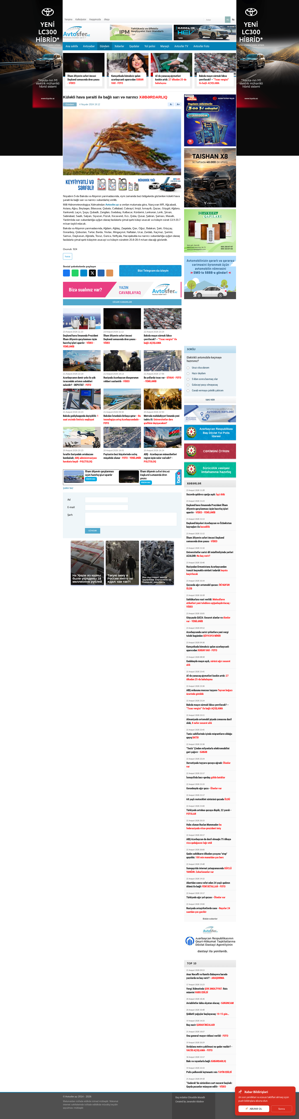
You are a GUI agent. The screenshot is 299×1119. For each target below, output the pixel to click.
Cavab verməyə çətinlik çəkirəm (207, 390)
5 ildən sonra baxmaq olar (205, 379)
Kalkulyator (80, 19)
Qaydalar (134, 46)
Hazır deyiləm (199, 373)
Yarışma (68, 19)
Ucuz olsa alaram (200, 367)
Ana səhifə (72, 46)
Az (227, 19)
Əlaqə (107, 19)
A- (171, 104)
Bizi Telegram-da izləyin (153, 270)
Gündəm (104, 47)
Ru (233, 19)
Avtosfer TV (181, 46)
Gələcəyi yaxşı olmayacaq (205, 384)
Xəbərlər (119, 46)
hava (67, 256)
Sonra (281, 1108)
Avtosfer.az (112, 204)
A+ (178, 104)
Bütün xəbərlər (210, 919)
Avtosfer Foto (201, 46)
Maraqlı (164, 47)
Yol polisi (149, 46)
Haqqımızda (95, 19)
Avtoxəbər (89, 47)
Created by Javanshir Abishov (189, 1101)
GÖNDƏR (92, 531)
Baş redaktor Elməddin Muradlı (190, 1097)
